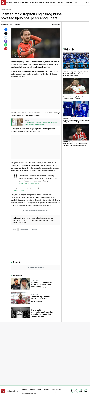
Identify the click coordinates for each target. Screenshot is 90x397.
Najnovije (69, 49)
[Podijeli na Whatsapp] (5, 45)
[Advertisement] (35, 94)
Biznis (26, 2)
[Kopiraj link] (5, 48)
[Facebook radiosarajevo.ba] (71, 391)
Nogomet (8, 10)
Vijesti (22, 2)
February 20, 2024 (19, 190)
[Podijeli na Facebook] (5, 29)
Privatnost (46, 389)
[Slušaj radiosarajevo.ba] (88, 2)
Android (47, 218)
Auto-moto (53, 2)
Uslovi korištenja (56, 389)
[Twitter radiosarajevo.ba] (76, 391)
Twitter (27, 220)
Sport (47, 2)
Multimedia (61, 2)
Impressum (32, 389)
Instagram (43, 220)
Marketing (24, 389)
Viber (19, 222)
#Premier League (24, 229)
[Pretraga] (84, 2)
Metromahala (34, 2)
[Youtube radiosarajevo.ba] (86, 391)
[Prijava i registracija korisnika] (86, 2)
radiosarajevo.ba (37, 392)
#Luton (14, 229)
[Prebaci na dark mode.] (82, 2)
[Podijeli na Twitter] (5, 33)
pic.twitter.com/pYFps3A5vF (29, 183)
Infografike (69, 2)
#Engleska (34, 229)
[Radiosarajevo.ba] (10, 391)
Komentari (17, 262)
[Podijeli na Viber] (5, 41)
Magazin (41, 2)
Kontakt (39, 389)
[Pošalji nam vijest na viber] (81, 391)
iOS (52, 218)
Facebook (34, 220)
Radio (75, 2)
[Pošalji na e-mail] (5, 37)
